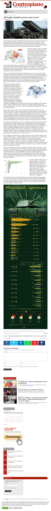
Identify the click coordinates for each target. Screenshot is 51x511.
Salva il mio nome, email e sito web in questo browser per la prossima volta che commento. (21, 366)
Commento (6, 351)
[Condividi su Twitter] (44, 19)
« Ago (5, 424)
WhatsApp (28, 344)
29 (18, 421)
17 (4, 419)
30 (21, 421)
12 (10, 418)
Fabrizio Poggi (8, 19)
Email (21, 362)
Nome (5, 362)
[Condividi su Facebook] (46, 19)
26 (10, 421)
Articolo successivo (43, 338)
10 (4, 418)
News (8, 15)
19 (10, 419)
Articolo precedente (7, 338)
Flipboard (35, 344)
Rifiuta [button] (10, 508)
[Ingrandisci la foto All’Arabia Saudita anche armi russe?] (25, 29)
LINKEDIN (21, 344)
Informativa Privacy (28, 505)
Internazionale (13, 15)
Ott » (7, 424)
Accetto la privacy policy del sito (11, 488)
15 (18, 418)
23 (21, 419)
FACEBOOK (7, 344)
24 (4, 421)
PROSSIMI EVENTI (9, 448)
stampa (44, 333)
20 (13, 419)
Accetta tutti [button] (5, 508)
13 (13, 418)
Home (5, 15)
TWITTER (14, 344)
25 (7, 421)
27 (13, 421)
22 (18, 419)
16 (21, 418)
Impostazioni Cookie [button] (18, 508)
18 (7, 419)
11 (7, 418)
